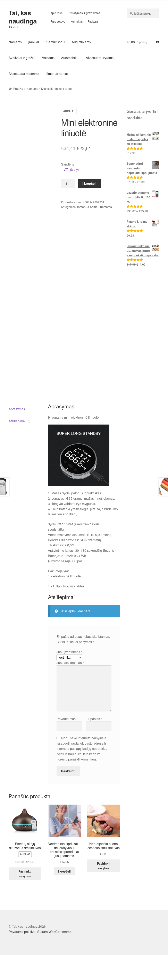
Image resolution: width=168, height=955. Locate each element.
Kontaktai (76, 21)
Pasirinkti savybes (25, 873)
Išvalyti (74, 169)
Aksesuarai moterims (24, 73)
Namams (15, 42)
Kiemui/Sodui (55, 42)
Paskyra (92, 21)
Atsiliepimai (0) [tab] (19, 421)
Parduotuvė (57, 21)
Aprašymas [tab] (17, 409)
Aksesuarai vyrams (100, 57)
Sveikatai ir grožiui (22, 57)
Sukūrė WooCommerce (54, 931)
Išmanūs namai (57, 73)
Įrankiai (33, 42)
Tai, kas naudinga (23, 17)
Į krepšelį (89, 183)
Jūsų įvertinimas (69, 651)
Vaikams (48, 57)
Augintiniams (81, 42)
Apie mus (56, 13)
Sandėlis (67, 164)
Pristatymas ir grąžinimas (84, 13)
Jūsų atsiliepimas (70, 662)
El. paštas (94, 718)
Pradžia (18, 89)
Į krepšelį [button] (64, 871)
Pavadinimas (67, 718)
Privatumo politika (22, 931)
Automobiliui (70, 57)
